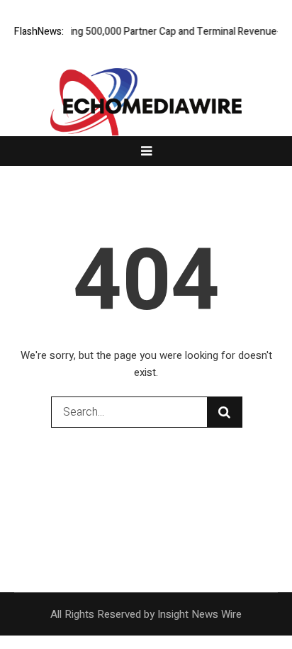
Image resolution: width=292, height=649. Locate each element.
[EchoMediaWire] (146, 111)
